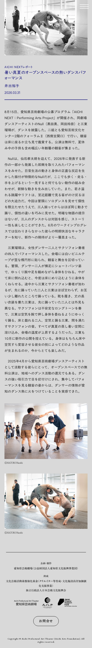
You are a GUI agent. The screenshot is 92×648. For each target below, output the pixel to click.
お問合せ (46, 621)
